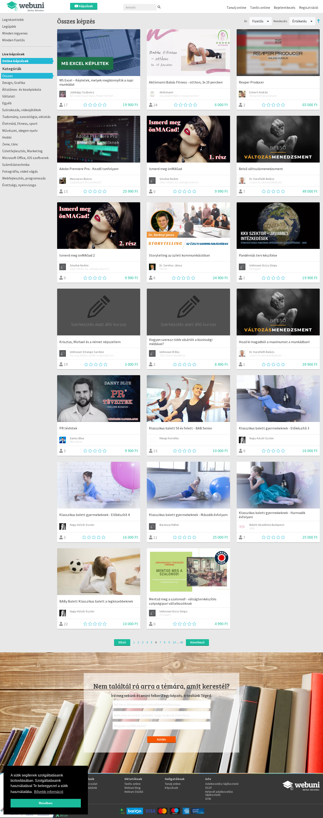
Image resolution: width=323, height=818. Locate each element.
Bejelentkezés (284, 7)
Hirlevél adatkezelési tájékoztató (219, 793)
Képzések (85, 6)
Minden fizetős (13, 40)
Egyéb (7, 103)
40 (181, 642)
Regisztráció (308, 7)
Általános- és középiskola (21, 89)
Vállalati (8, 96)
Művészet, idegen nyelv (20, 130)
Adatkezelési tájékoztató (222, 784)
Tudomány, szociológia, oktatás (26, 116)
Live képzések (13, 54)
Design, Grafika (13, 82)
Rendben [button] (46, 803)
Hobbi (6, 137)
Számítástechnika (15, 164)
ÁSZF (208, 788)
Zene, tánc (10, 144)
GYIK (208, 799)
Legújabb (9, 26)
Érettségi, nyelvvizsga (19, 185)
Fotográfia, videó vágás (20, 171)
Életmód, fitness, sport (20, 123)
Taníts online (260, 7)
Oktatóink (90, 788)
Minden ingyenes (15, 33)
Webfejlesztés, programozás (24, 178)
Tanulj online (236, 7)
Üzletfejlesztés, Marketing (22, 151)
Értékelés (299, 21)
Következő (197, 642)
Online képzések (15, 61)
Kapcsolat (90, 784)
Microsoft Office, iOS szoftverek (25, 158)
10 (174, 642)
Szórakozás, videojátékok (21, 110)
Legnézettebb (13, 19)
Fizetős (258, 21)
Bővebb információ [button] (48, 792)
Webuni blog (132, 788)
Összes (7, 76)
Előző (122, 642)
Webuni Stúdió (133, 792)
